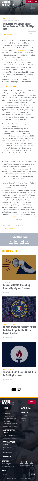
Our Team (24, 415)
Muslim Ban (6, 413)
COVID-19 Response (9, 435)
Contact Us (24, 421)
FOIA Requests (7, 452)
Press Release (7, 34)
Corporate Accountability (10, 423)
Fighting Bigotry (7, 421)
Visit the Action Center (9, 431)
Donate (29, 1)
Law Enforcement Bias (9, 418)
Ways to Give (26, 408)
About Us (24, 412)
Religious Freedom (13, 21)
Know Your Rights (8, 447)
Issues (5, 408)
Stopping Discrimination (10, 426)
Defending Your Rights (9, 443)
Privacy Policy (11, 478)
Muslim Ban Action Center (10, 438)
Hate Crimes (6, 411)
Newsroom (7, 456)
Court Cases (6, 450)
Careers (23, 418)
